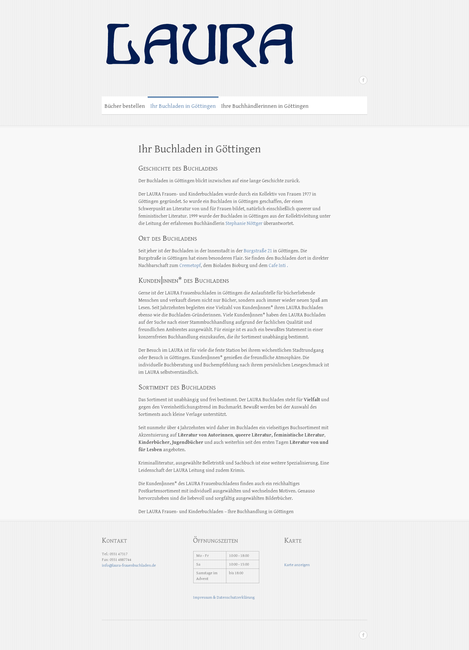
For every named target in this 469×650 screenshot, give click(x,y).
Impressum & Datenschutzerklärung (224, 597)
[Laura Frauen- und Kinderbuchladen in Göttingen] (199, 39)
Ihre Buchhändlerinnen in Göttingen (265, 106)
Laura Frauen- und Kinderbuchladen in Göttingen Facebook (363, 80)
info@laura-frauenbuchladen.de (129, 565)
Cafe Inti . (278, 265)
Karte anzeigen (297, 565)
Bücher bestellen (124, 106)
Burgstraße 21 (258, 251)
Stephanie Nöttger (244, 223)
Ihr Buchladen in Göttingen (183, 106)
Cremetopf (190, 265)
